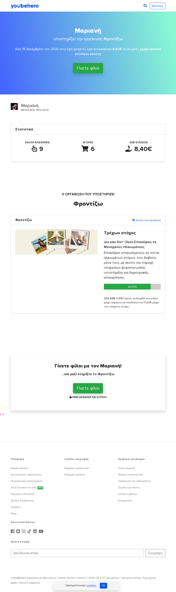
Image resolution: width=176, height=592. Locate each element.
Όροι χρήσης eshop (131, 578)
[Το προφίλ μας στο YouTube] (41, 531)
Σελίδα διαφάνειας (22, 500)
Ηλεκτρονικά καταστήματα (26, 481)
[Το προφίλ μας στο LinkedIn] (35, 531)
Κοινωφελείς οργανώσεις (26, 474)
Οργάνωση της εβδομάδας (134, 481)
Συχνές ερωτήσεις (129, 487)
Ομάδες (16, 507)
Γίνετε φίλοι (88, 68)
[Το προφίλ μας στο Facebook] (13, 531)
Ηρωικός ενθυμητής (23, 494)
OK (103, 585)
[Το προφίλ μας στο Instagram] (24, 531)
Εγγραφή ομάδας (74, 474)
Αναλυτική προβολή (148, 220)
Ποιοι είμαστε (126, 468)
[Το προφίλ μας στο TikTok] (29, 531)
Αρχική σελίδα (19, 468)
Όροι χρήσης (112, 578)
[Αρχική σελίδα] (25, 6)
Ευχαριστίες (125, 500)
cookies (91, 585)
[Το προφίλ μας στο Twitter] (18, 531)
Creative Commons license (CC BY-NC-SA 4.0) (80, 578)
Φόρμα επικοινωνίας (130, 474)
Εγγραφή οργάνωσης (76, 468)
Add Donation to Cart (26, 487)
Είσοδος (157, 6)
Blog (14, 513)
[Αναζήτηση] (145, 6)
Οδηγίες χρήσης (127, 494)
